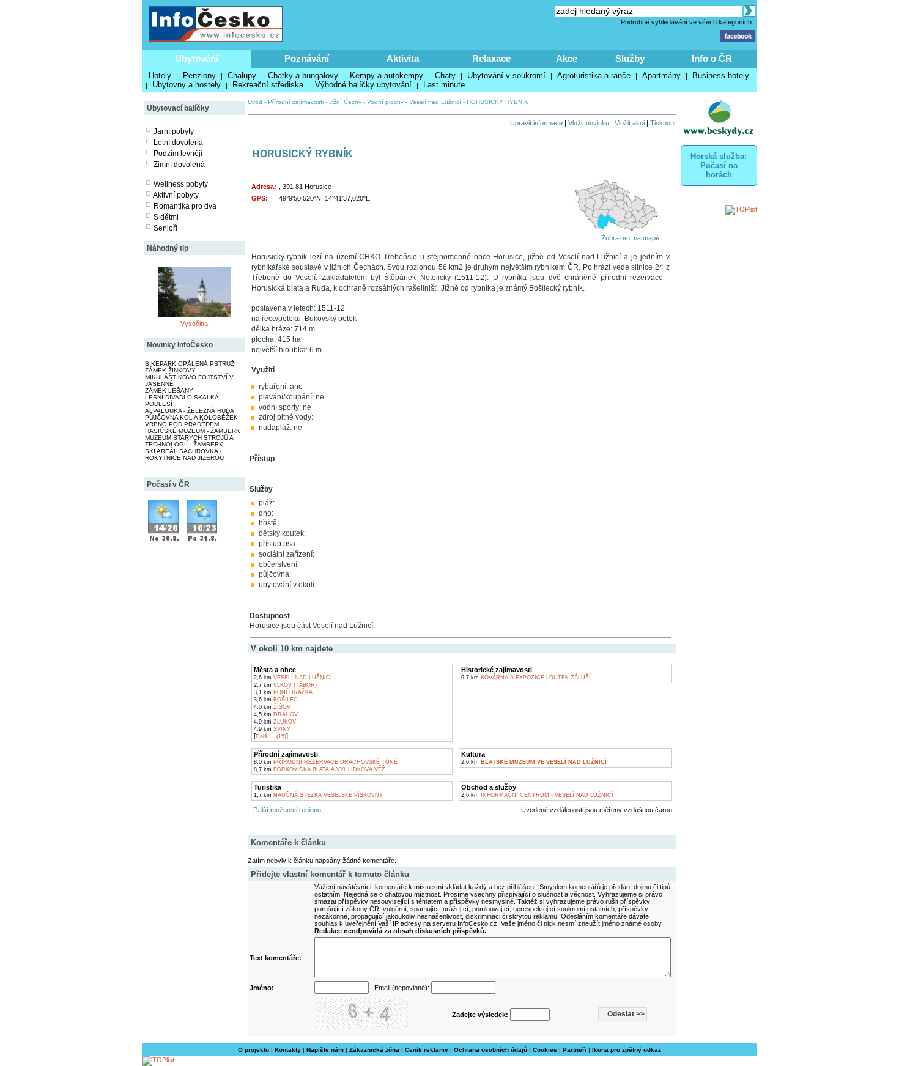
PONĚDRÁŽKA (283, 692)
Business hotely (720, 75)
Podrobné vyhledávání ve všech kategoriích (686, 22)
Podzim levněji (178, 153)
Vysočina (194, 323)
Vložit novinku (588, 123)
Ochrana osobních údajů (490, 1049)
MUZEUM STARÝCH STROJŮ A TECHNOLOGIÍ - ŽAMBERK (189, 441)
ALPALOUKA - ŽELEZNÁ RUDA (189, 410)
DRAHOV (276, 714)
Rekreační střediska (267, 84)
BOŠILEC (276, 700)
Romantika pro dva (185, 206)
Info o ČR (712, 58)
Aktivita (403, 58)
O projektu (253, 1049)
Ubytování (196, 58)
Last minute (444, 84)
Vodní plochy (385, 101)
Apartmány (661, 75)
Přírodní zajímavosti (296, 101)
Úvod (255, 101)
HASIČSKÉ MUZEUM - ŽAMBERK (192, 431)
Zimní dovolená (179, 164)
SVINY (272, 729)
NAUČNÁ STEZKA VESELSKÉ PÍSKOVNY (318, 795)
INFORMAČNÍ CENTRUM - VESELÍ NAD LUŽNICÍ (537, 795)
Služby (630, 58)
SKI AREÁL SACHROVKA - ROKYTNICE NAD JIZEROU (184, 454)
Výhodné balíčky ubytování (363, 84)
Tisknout (663, 123)
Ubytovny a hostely (186, 84)
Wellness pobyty (181, 184)
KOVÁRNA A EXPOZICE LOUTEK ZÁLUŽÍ (526, 678)
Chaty (445, 75)
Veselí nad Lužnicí (435, 101)
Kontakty (288, 1049)
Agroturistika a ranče (594, 75)
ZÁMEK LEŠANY (169, 390)
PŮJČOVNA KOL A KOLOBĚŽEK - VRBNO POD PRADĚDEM (193, 421)
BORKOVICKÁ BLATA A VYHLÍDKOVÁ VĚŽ (319, 769)
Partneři (574, 1049)
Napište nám (325, 1049)
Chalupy (242, 75)
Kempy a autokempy (386, 75)
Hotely (160, 75)
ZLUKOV (275, 722)
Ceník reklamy (426, 1049)
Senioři (165, 228)
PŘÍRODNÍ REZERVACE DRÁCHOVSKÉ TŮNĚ (326, 762)
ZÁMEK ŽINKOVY (170, 370)
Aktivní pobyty (176, 195)
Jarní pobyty (174, 131)
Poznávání (306, 58)
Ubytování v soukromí (506, 75)
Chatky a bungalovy (303, 75)
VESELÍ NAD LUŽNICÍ (293, 678)
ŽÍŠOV (272, 707)
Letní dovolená (178, 142)
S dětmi (166, 217)
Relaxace (491, 58)
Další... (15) (271, 736)
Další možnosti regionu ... (289, 809)
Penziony (199, 75)
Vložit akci (630, 123)
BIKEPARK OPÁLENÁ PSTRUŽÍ (190, 363)
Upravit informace (536, 123)
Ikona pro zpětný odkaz (626, 1049)
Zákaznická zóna (374, 1049)
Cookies (545, 1049)
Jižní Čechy (345, 101)
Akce (566, 58)
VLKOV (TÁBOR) (285, 685)
